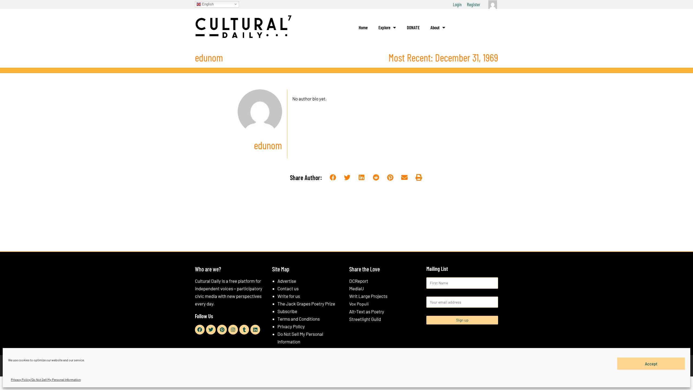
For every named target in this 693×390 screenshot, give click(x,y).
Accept (651, 363)
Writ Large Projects (368, 296)
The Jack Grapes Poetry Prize (306, 303)
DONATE (413, 27)
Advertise (286, 281)
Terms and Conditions (298, 318)
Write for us (288, 296)
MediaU (356, 288)
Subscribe (287, 311)
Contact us (288, 288)
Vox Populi (359, 303)
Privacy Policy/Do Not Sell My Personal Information (46, 379)
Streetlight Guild (365, 319)
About (435, 27)
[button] (333, 178)
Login (457, 4)
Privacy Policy (291, 326)
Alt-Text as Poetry (366, 311)
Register (473, 4)
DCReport (358, 281)
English (207, 4)
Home (363, 27)
